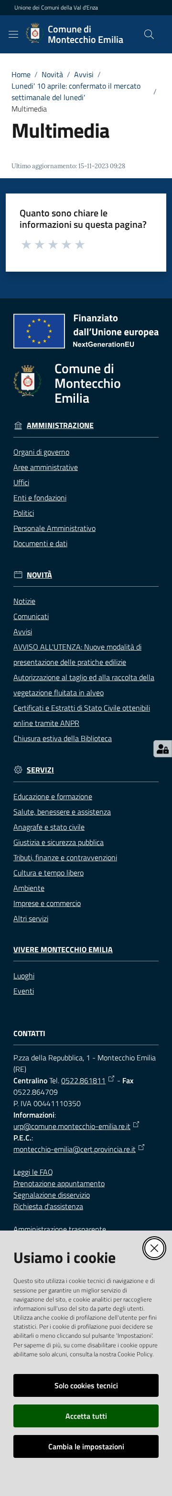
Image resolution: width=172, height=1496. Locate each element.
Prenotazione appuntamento (59, 1183)
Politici (23, 513)
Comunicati (31, 616)
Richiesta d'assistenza (48, 1206)
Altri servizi (30, 918)
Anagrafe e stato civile (49, 827)
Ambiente (28, 888)
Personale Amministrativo (54, 528)
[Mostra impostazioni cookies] (162, 748)
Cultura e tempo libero (48, 872)
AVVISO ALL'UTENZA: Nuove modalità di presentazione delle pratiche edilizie (77, 654)
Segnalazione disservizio (51, 1195)
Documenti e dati (40, 543)
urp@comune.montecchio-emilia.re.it (71, 1126)
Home (21, 74)
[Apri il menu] (13, 34)
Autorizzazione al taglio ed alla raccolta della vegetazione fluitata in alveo (83, 685)
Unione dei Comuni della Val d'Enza (56, 7)
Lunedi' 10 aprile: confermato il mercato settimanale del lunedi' (75, 91)
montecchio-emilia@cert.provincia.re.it (74, 1149)
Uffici (21, 482)
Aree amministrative (45, 467)
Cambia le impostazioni (86, 1446)
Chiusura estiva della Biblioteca (62, 738)
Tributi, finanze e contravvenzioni (65, 857)
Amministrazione (60, 425)
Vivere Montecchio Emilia (63, 949)
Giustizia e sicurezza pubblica (58, 842)
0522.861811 (83, 1080)
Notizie (24, 601)
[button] (149, 34)
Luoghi (23, 975)
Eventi (23, 991)
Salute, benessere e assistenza (62, 811)
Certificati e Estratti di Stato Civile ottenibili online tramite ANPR (81, 715)
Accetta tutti (86, 1416)
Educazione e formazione (52, 796)
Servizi (40, 769)
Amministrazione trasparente (59, 1229)
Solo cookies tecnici (86, 1385)
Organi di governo (41, 452)
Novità (52, 74)
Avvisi (84, 74)
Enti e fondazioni (39, 497)
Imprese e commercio (47, 903)
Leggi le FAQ (33, 1172)
